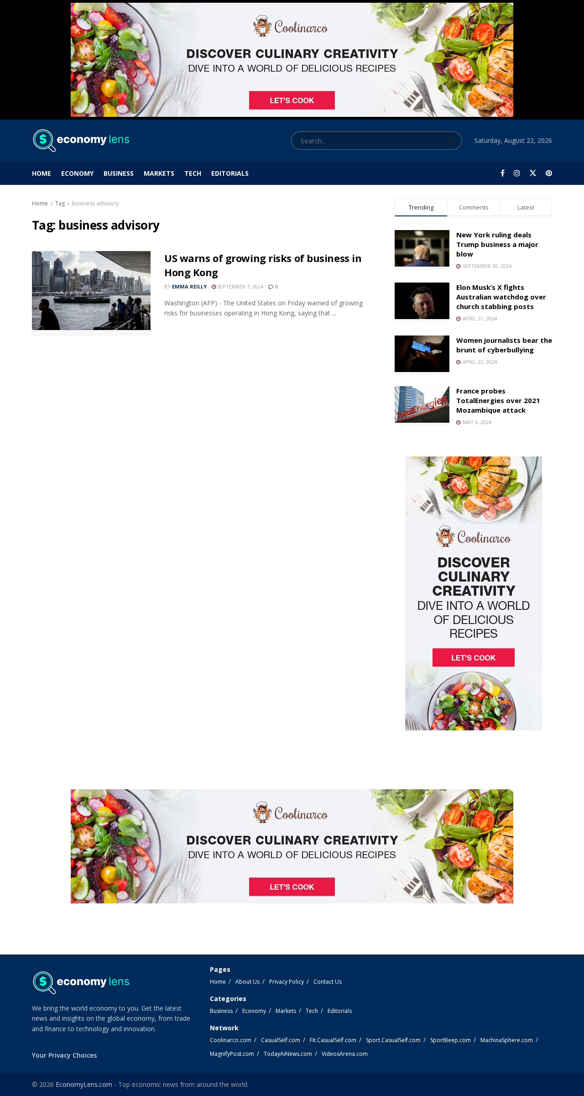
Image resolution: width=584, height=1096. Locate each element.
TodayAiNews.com (288, 1054)
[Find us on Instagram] (517, 173)
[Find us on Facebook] (503, 173)
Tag (60, 203)
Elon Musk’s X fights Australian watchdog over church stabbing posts (501, 297)
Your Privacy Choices (64, 1055)
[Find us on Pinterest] (549, 173)
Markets (159, 173)
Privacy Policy (286, 982)
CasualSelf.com (280, 1040)
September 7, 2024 (239, 286)
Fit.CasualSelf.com (333, 1040)
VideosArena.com (345, 1054)
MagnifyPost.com (232, 1054)
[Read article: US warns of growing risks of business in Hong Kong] (91, 293)
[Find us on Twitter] (533, 173)
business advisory (95, 203)
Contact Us (327, 982)
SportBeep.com (450, 1040)
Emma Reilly (189, 286)
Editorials (230, 173)
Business (119, 173)
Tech (192, 173)
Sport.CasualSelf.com (393, 1040)
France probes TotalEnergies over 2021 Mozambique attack (498, 400)
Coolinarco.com (230, 1040)
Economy (77, 173)
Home (41, 173)
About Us (247, 982)
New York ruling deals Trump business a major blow (497, 244)
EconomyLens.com (84, 1084)
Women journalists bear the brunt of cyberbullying (504, 345)
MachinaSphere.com (506, 1040)
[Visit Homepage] (80, 140)
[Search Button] (452, 140)
